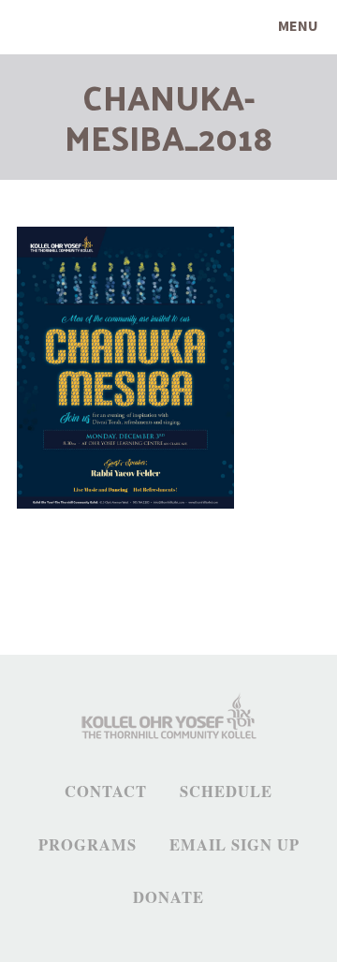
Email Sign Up (234, 845)
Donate (168, 897)
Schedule (226, 791)
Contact (106, 791)
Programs (87, 845)
